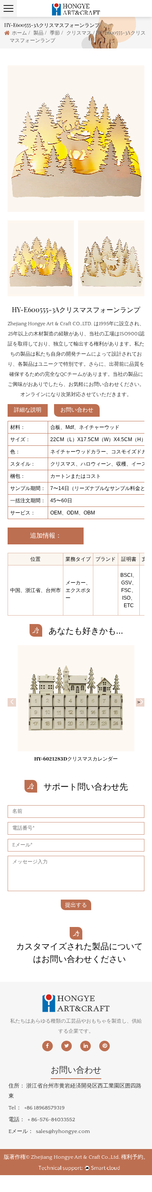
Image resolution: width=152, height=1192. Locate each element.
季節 (55, 32)
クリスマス (79, 32)
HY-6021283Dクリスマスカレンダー (76, 759)
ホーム (19, 32)
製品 (38, 32)
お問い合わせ (76, 410)
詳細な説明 (27, 410)
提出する (76, 904)
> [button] (140, 702)
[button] (12, 702)
